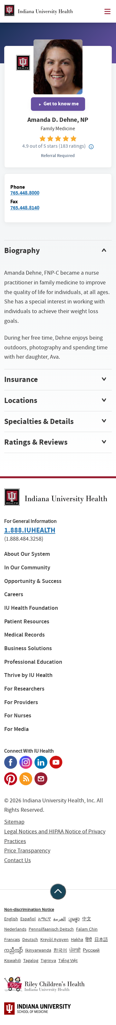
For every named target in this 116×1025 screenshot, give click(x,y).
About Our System (27, 554)
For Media (16, 729)
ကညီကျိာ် (13, 950)
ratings (72, 146)
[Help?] (91, 147)
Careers (13, 594)
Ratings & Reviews (36, 442)
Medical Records (24, 634)
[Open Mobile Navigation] (107, 11)
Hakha (77, 939)
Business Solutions (28, 648)
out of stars (40, 146)
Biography (22, 250)
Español (28, 919)
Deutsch (30, 939)
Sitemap (14, 822)
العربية (59, 919)
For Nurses (17, 715)
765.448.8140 (24, 207)
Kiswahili (12, 960)
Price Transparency (27, 850)
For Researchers (24, 688)
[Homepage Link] (38, 11)
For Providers (21, 702)
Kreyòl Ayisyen (54, 939)
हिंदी (88, 939)
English (11, 919)
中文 (86, 919)
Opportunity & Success (33, 581)
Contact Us (17, 860)
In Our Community (27, 567)
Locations (20, 400)
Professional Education (33, 662)
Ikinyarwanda (38, 950)
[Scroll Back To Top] (58, 891)
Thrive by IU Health (28, 675)
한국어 (60, 950)
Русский (91, 950)
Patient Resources (26, 621)
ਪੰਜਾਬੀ (75, 950)
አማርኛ (44, 919)
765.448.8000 (24, 192)
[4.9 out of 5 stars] (58, 138)
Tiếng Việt (68, 960)
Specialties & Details (39, 421)
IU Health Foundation (31, 608)
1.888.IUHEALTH (29, 530)
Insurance (21, 379)
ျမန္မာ (74, 919)
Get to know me (61, 103)
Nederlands (15, 929)
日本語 (101, 939)
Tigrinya (48, 960)
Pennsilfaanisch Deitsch (51, 929)
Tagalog (30, 960)
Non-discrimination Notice (29, 909)
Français (12, 939)
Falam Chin (87, 929)
